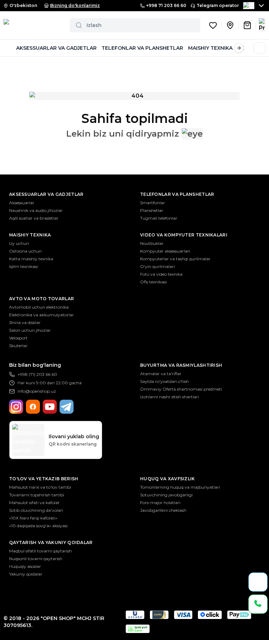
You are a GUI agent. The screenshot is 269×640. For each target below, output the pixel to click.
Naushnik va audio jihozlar (36, 210)
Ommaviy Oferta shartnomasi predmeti (181, 389)
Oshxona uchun (25, 251)
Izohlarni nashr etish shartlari (169, 396)
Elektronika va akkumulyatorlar (41, 314)
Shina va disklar (25, 322)
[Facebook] (33, 407)
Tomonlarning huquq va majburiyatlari (180, 487)
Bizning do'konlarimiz (75, 5)
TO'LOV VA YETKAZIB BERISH (43, 478)
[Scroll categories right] (239, 48)
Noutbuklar (152, 243)
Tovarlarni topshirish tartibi (36, 494)
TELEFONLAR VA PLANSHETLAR (142, 48)
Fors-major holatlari (160, 502)
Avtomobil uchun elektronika (39, 307)
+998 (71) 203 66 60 (37, 374)
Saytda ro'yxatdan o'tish (164, 381)
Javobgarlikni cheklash (163, 510)
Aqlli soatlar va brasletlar (33, 218)
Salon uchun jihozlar (30, 330)
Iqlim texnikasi (23, 266)
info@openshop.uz (37, 391)
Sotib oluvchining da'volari (36, 510)
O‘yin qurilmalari (157, 266)
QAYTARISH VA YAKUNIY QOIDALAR (51, 542)
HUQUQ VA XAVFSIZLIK (167, 478)
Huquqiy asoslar (25, 566)
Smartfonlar (152, 202)
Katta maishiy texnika (31, 258)
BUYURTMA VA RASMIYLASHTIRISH (181, 365)
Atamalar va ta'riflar (160, 373)
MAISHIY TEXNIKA (210, 48)
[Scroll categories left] (8, 48)
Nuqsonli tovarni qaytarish (35, 558)
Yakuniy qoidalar (25, 574)
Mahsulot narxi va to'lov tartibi (40, 487)
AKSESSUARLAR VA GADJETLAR (56, 48)
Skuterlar (18, 345)
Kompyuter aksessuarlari (165, 251)
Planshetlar (151, 210)
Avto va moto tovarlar (41, 298)
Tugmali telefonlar (158, 218)
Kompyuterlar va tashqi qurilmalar (175, 258)
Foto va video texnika (161, 274)
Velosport (18, 337)
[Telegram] (67, 407)
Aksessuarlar (21, 202)
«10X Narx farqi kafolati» (33, 518)
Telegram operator (217, 5)
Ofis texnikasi (153, 281)
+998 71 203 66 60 (166, 5)
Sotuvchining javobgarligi (166, 494)
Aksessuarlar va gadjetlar (46, 194)
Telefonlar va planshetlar (177, 194)
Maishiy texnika (30, 235)
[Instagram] (16, 407)
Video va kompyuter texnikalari (183, 235)
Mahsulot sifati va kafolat (34, 502)
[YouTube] (50, 407)
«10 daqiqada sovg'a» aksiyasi (38, 525)
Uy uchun (19, 243)
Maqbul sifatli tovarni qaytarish (40, 550)
